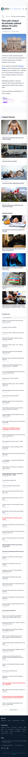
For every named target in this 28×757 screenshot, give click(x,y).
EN (12, 8)
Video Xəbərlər (4, 733)
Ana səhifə (3, 16)
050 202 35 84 (19, 745)
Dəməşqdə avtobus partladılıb (9, 161)
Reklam (23, 720)
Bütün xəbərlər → (14, 709)
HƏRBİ (25, 727)
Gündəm (20, 727)
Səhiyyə (6, 731)
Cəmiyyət (8, 16)
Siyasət (11, 731)
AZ (10, 8)
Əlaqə (9, 720)
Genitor (14, 100)
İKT (6, 729)
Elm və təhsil (14, 727)
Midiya (14, 754)
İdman (2, 729)
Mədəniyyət (18, 729)
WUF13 (11, 733)
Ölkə (2, 731)
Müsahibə (24, 729)
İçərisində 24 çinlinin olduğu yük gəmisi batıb (13, 183)
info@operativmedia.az (8, 745)
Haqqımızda (3, 720)
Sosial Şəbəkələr (16, 720)
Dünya (8, 727)
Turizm (23, 731)
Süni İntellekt (17, 731)
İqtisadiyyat (11, 729)
